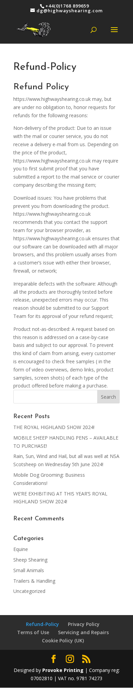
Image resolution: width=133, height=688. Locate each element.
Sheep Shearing (30, 559)
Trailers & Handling (34, 581)
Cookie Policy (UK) (63, 640)
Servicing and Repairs (83, 632)
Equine (20, 549)
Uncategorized (29, 591)
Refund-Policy (42, 624)
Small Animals (28, 570)
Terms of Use (33, 632)
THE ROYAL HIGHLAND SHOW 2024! (53, 427)
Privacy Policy (84, 624)
